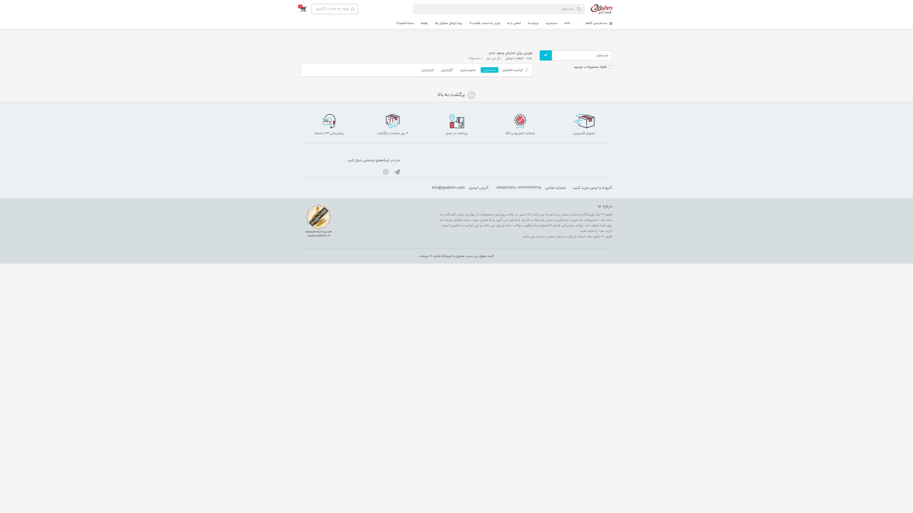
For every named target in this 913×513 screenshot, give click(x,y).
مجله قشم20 (405, 23)
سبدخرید (551, 23)
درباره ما (533, 23)
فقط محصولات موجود (590, 67)
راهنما (424, 23)
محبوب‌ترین (468, 70)
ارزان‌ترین (427, 70)
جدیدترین (489, 70)
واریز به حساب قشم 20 (484, 23)
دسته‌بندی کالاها (597, 23)
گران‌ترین (447, 70)
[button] (306, 9)
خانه (567, 23)
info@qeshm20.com (448, 187)
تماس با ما (514, 23)
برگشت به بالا (451, 94)
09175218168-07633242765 (518, 187)
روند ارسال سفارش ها (448, 23)
